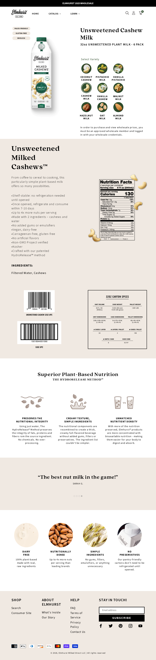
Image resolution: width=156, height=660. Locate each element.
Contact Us (77, 632)
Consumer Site (21, 613)
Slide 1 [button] (74, 496)
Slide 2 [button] (77, 496)
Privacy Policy (75, 624)
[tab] (74, 496)
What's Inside (51, 612)
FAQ (73, 608)
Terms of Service (76, 615)
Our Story (48, 617)
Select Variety (90, 59)
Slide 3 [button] (79, 496)
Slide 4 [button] (81, 496)
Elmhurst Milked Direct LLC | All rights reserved (82, 653)
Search (16, 608)
